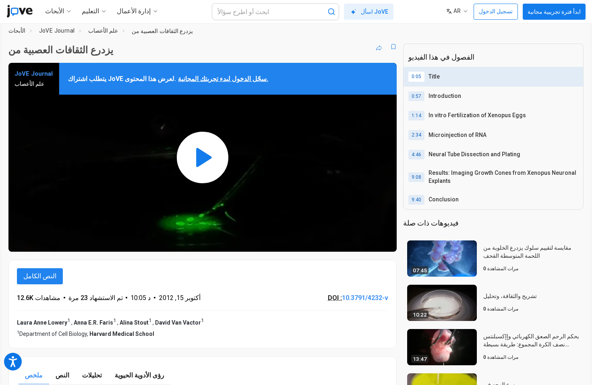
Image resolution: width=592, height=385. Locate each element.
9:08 (416, 177)
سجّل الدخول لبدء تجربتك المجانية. (223, 79)
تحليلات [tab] (92, 375)
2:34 (416, 135)
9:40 (416, 200)
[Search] (331, 12)
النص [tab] (62, 375)
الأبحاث (16, 30)
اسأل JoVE (374, 11)
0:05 (416, 76)
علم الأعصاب (103, 30)
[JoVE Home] (19, 11)
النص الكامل (39, 276)
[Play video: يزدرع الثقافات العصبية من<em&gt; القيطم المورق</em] (202, 157)
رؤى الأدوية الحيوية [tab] (139, 375)
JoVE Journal (57, 30)
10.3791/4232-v (365, 298)
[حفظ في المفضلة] (393, 46)
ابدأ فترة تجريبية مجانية (554, 11)
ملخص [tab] (34, 375)
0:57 (416, 96)
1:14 (416, 115)
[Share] (379, 46)
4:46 (416, 154)
